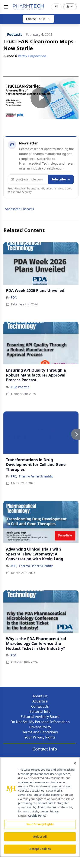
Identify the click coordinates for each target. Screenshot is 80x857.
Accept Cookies (40, 849)
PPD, (14, 476)
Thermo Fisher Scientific (36, 476)
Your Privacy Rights (40, 737)
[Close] (75, 763)
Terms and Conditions (40, 732)
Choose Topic (35, 19)
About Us (40, 696)
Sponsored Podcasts (19, 209)
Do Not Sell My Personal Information (40, 721)
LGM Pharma (20, 387)
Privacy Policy (40, 727)
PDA (14, 297)
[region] (40, 807)
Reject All (40, 837)
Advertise (40, 701)
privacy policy (24, 192)
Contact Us (40, 706)
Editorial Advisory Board (40, 716)
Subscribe (58, 179)
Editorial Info (40, 711)
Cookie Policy (37, 816)
